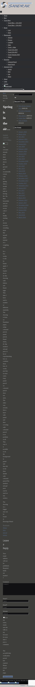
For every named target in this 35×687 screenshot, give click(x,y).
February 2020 (22, 149)
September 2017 (23, 185)
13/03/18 (5, 137)
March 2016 (22, 217)
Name (5, 598)
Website (5, 611)
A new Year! (22, 118)
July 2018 (21, 166)
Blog (4, 93)
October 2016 (22, 207)
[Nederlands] (8, 86)
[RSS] (17, 683)
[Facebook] (4, 683)
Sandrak (5, 135)
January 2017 (22, 203)
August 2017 (22, 188)
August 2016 (22, 210)
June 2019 (21, 159)
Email (5, 605)
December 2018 (23, 161)
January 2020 (22, 151)
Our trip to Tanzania (24, 111)
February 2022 (22, 139)
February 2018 (22, 176)
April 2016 (21, 215)
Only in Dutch (22, 120)
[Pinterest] (11, 683)
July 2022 (21, 136)
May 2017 (21, 193)
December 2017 (23, 178)
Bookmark (6, 525)
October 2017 (22, 183)
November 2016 (23, 205)
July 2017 (21, 190)
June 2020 (21, 146)
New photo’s (22, 116)
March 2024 (22, 134)
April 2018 (21, 171)
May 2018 (21, 168)
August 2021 (22, 144)
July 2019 (21, 156)
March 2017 (22, 198)
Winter (5, 528)
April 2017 (21, 195)
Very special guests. (5, 532)
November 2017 (23, 180)
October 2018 (22, 163)
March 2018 (22, 173)
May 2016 (21, 212)
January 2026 (22, 132)
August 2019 (22, 154)
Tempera (22, 685)
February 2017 (22, 200)
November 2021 (23, 141)
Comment (6, 582)
